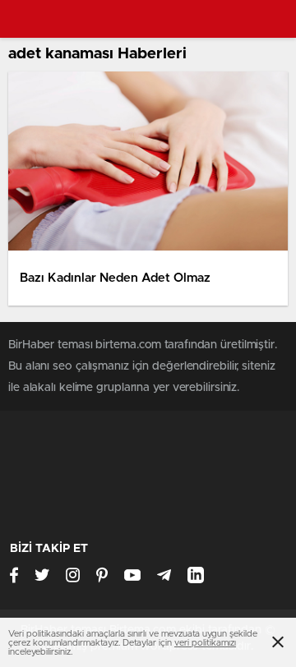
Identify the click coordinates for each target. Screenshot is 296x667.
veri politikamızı (205, 642)
